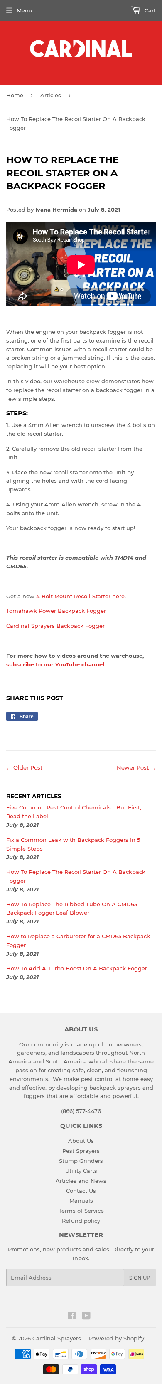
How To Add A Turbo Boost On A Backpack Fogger (76, 968)
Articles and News (81, 1180)
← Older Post (24, 767)
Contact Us (81, 1190)
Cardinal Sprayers (56, 1338)
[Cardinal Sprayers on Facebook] (71, 1316)
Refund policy (81, 1220)
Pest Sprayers (81, 1150)
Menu (24, 10)
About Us (81, 1140)
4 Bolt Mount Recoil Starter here (80, 596)
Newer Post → (136, 767)
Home (14, 95)
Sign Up (139, 1278)
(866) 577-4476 (81, 1111)
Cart (149, 10)
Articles (50, 95)
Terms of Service (81, 1210)
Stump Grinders (81, 1160)
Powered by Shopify (116, 1338)
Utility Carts (81, 1170)
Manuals (81, 1200)
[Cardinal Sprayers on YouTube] (86, 1316)
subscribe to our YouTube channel (55, 664)
